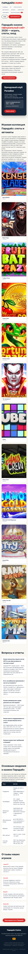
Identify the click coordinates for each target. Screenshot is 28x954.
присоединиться (15, 16)
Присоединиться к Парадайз (14, 920)
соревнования (5, 12)
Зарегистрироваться (9, 78)
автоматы (13, 9)
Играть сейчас (10, 111)
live (10, 7)
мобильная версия (18, 7)
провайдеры (5, 7)
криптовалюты (5, 9)
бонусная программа (16, 12)
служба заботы (21, 9)
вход (4, 16)
